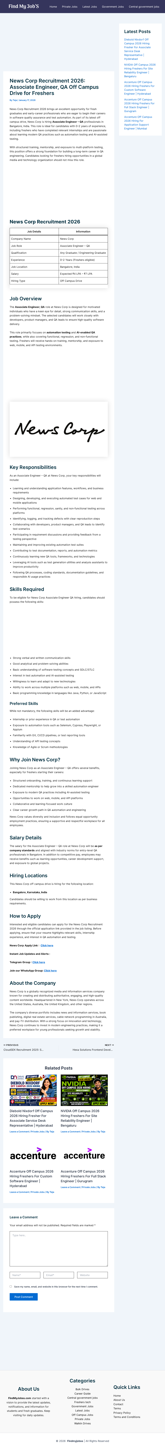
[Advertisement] (58, 47)
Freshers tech (82, 1402)
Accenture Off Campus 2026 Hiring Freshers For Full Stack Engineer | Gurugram (83, 1176)
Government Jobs (113, 6)
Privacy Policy (122, 1412)
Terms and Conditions (126, 1417)
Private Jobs (69, 6)
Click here (47, 945)
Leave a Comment (19, 1131)
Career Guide (82, 1393)
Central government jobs (144, 6)
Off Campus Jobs (82, 1414)
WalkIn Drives (82, 1423)
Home (53, 6)
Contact (118, 1404)
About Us (119, 1399)
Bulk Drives (82, 1389)
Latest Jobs (89, 6)
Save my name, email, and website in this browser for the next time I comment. (56, 1286)
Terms (117, 1408)
